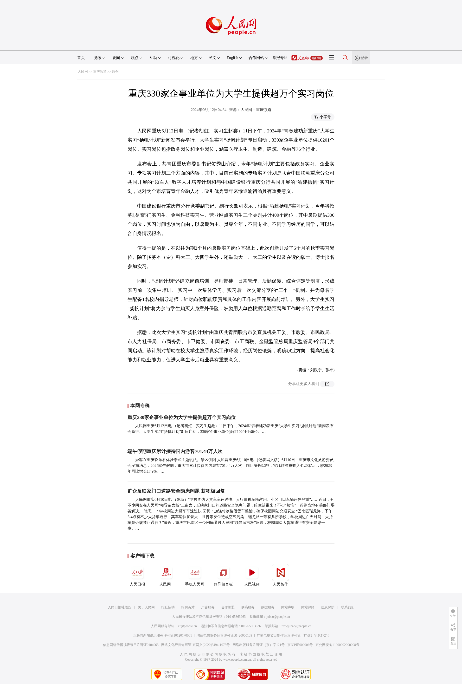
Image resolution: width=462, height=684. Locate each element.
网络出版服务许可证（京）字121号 (258, 645)
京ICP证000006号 (300, 645)
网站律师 (307, 607)
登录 (364, 58)
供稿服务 (248, 607)
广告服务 (208, 607)
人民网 (83, 71)
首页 (81, 58)
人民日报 (137, 584)
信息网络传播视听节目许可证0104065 (131, 645)
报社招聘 (168, 607)
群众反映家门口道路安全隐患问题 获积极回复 (176, 491)
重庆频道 (100, 71)
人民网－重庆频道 (256, 110)
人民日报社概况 (119, 607)
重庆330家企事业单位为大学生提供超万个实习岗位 (182, 417)
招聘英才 (188, 607)
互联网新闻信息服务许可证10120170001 (162, 635)
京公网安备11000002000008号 (337, 645)
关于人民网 (146, 607)
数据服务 (268, 607)
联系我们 (347, 607)
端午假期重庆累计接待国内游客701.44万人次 (175, 451)
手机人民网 (194, 584)
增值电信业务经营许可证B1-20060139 (224, 635)
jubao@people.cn (278, 617)
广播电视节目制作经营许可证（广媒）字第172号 (293, 635)
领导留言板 (223, 584)
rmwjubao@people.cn (296, 626)
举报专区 (280, 58)
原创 (115, 71)
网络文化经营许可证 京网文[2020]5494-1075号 (195, 645)
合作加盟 (228, 607)
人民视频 (252, 584)
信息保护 (327, 607)
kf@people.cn (187, 626)
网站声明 (288, 607)
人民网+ (166, 584)
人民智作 (280, 584)
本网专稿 (140, 405)
